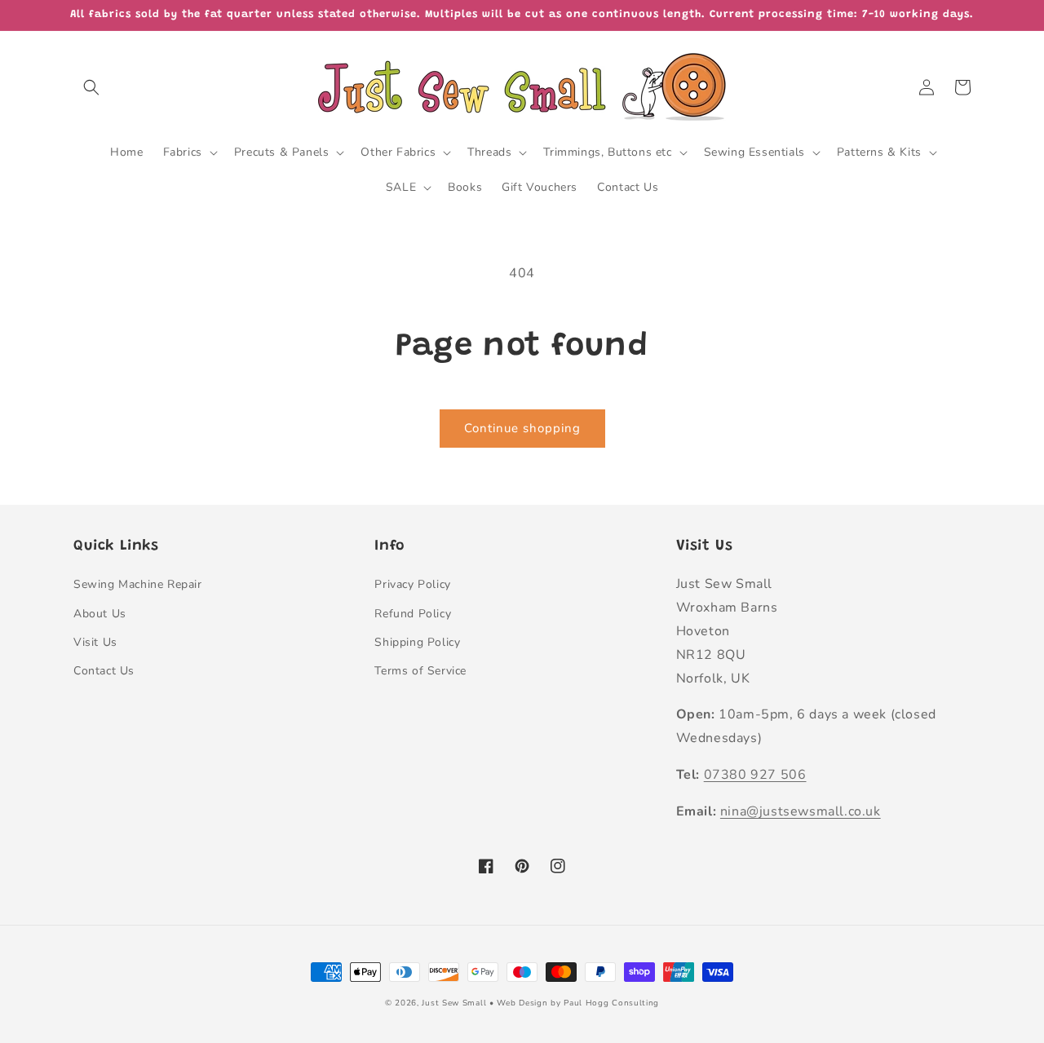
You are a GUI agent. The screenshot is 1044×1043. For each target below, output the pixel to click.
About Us (99, 613)
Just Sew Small (454, 1003)
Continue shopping (522, 428)
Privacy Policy (412, 584)
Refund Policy (412, 613)
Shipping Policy (417, 642)
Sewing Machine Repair (137, 584)
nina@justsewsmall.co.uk (800, 811)
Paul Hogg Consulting (611, 1003)
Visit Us (95, 642)
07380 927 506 (755, 775)
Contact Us (104, 670)
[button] (91, 87)
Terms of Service (420, 670)
